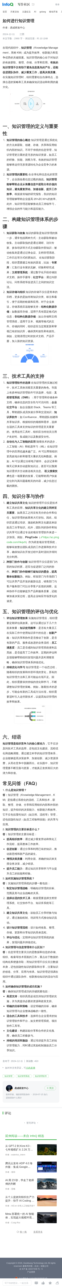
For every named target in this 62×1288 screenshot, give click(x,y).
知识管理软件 (41, 1076)
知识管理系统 (24, 1076)
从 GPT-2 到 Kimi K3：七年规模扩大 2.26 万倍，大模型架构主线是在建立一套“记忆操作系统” (19, 1148)
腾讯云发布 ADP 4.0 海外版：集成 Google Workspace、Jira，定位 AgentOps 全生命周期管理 (19, 1165)
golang (43, 11)
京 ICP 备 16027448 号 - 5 (31, 1269)
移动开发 (53, 11)
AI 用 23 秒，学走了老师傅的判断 (19, 1182)
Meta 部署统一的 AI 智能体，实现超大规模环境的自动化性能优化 (19, 1216)
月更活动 (14, 11)
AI (35, 11)
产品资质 (31, 1272)
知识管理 (8, 1076)
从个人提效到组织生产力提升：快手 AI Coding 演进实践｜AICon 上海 (19, 1199)
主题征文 (26, 11)
